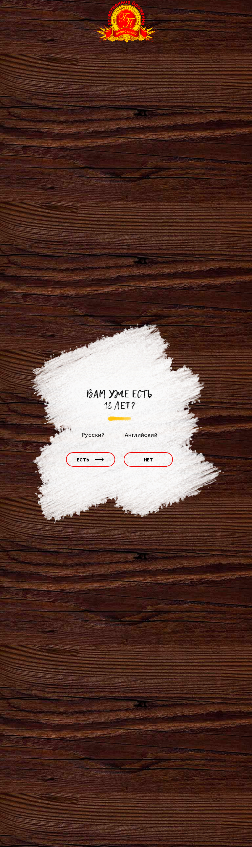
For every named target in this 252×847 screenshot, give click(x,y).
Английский (141, 435)
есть (83, 459)
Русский (93, 435)
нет (148, 459)
